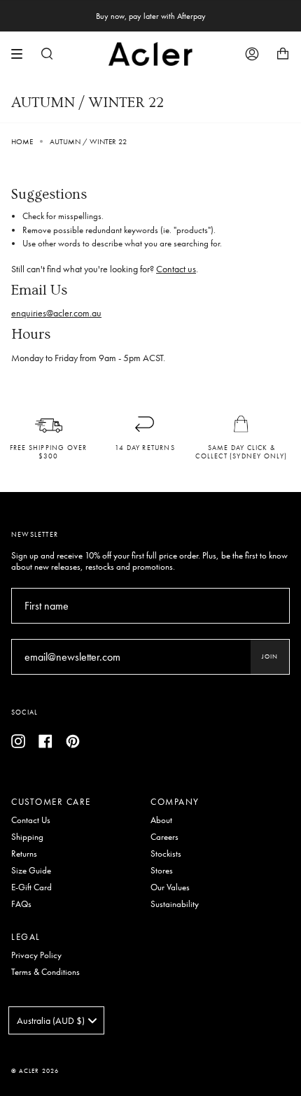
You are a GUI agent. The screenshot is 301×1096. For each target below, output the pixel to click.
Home (22, 141)
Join (270, 656)
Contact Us (30, 820)
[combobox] (56, 1020)
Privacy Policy (36, 955)
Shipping (27, 837)
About (161, 820)
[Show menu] (21, 53)
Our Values (170, 887)
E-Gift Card (31, 887)
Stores (161, 870)
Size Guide (31, 870)
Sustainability (174, 904)
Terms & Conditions (45, 972)
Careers (164, 837)
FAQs (21, 904)
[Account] (252, 53)
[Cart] (283, 53)
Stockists (165, 853)
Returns (24, 853)
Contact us (176, 268)
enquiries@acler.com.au (56, 313)
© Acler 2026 (35, 1071)
